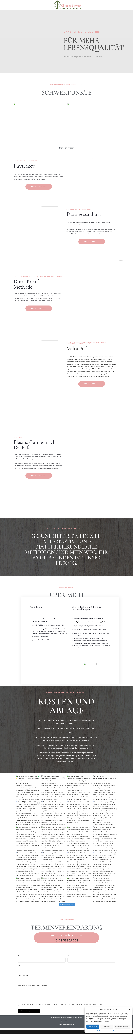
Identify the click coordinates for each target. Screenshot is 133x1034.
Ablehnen (107, 1026)
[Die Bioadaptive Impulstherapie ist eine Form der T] (28, 864)
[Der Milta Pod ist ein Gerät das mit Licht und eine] (79, 838)
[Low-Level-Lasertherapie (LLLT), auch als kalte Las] (105, 864)
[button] (129, 1009)
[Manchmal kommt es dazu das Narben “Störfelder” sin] (53, 889)
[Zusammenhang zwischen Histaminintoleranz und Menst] (53, 787)
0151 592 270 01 (66, 940)
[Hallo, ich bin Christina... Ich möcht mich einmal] (79, 813)
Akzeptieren (93, 1026)
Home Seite (109, 1030)
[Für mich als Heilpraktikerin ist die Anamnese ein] (105, 838)
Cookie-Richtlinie (101, 1030)
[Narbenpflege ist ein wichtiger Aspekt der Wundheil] (53, 838)
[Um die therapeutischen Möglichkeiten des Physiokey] (79, 787)
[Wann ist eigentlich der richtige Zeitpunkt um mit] (53, 813)
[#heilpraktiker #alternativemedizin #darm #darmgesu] (79, 889)
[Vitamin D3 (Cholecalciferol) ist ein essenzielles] (28, 813)
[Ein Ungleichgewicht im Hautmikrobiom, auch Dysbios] (28, 889)
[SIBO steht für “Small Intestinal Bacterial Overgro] (79, 864)
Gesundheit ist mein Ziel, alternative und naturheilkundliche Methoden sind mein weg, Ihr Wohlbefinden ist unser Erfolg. (66, 549)
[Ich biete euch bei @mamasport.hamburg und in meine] (105, 787)
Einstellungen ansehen (122, 1026)
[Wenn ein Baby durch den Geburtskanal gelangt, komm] (105, 889)
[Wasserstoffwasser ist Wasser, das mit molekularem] (28, 838)
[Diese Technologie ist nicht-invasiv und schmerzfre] (53, 864)
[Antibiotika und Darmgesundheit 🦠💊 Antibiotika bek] (28, 787)
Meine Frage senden (29, 1011)
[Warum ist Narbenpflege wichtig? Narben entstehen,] (105, 813)
